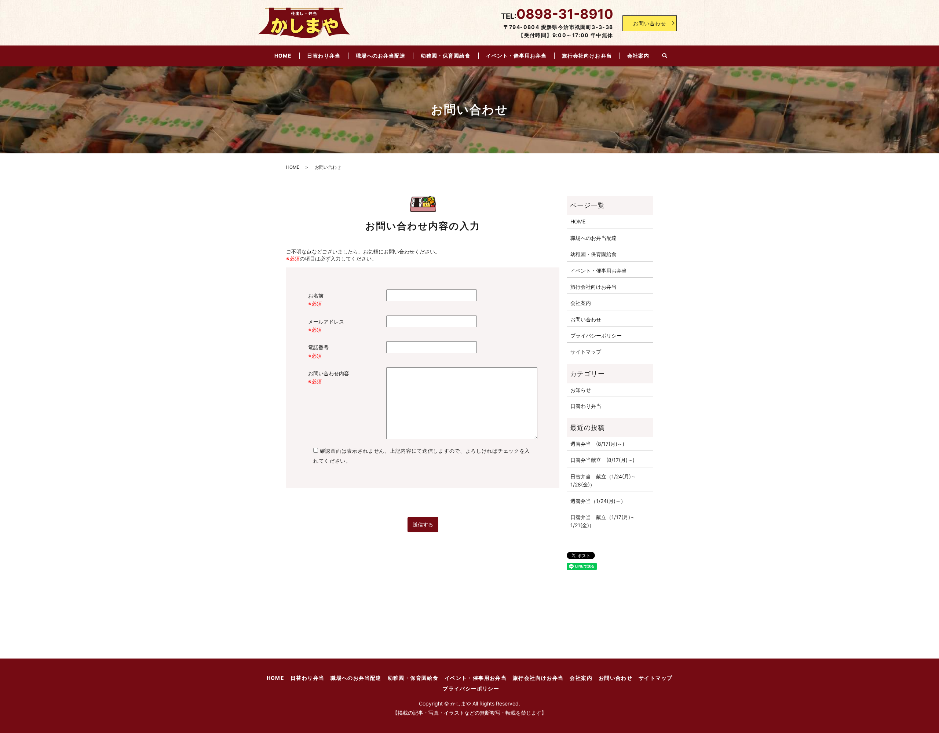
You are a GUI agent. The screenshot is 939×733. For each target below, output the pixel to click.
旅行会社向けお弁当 (586, 55)
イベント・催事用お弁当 (516, 55)
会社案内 (638, 55)
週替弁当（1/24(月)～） (598, 501)
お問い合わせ (649, 23)
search (664, 56)
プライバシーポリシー (596, 335)
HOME (283, 55)
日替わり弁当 (323, 55)
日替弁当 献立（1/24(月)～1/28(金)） (603, 480)
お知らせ (580, 390)
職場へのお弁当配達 (380, 55)
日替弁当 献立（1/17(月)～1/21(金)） (602, 521)
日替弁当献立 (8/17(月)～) (602, 460)
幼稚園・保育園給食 (445, 55)
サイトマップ (585, 352)
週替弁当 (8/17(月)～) (597, 444)
